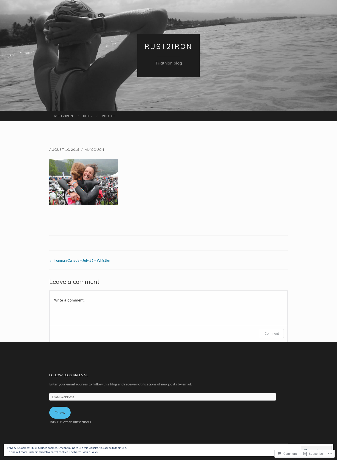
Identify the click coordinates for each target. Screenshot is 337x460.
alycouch (94, 149)
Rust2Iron (168, 46)
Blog (87, 116)
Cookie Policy (89, 452)
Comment (272, 333)
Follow (60, 412)
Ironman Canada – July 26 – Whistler (79, 260)
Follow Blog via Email (68, 375)
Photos (109, 116)
